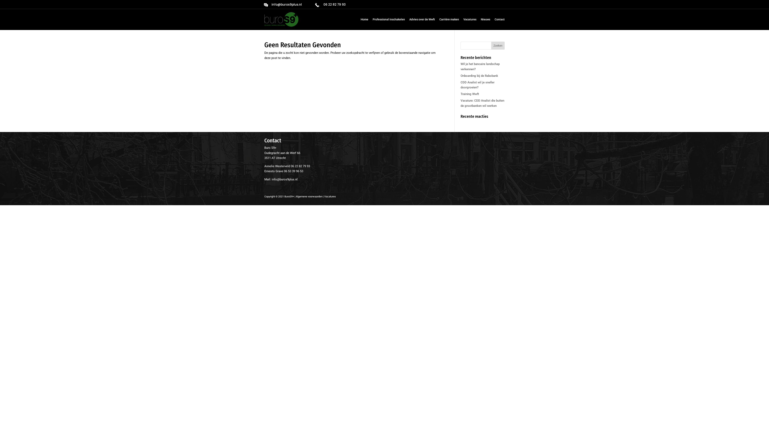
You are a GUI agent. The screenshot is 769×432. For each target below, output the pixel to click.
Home (364, 19)
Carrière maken (449, 19)
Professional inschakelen (389, 19)
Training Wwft (470, 94)
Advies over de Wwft (422, 19)
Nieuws (485, 19)
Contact (500, 19)
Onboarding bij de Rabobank (479, 76)
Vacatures (469, 19)
